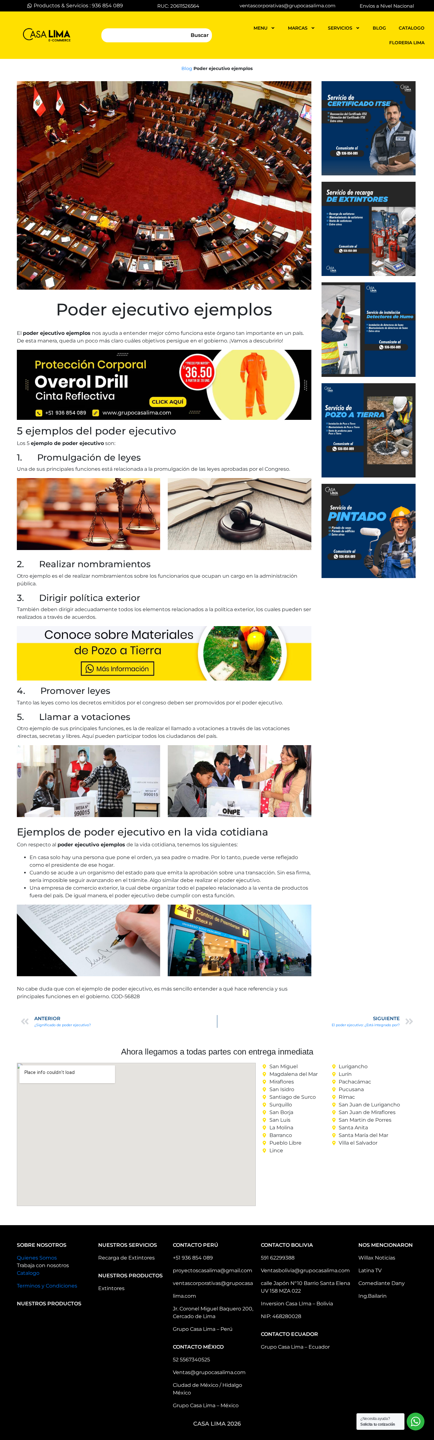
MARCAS (298, 28)
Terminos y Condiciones (47, 1286)
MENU (261, 28)
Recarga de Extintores (126, 1258)
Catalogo (28, 1273)
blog (379, 28)
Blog (186, 68)
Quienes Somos (37, 1258)
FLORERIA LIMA (406, 43)
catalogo (411, 28)
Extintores (111, 1288)
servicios (340, 28)
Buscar (200, 35)
